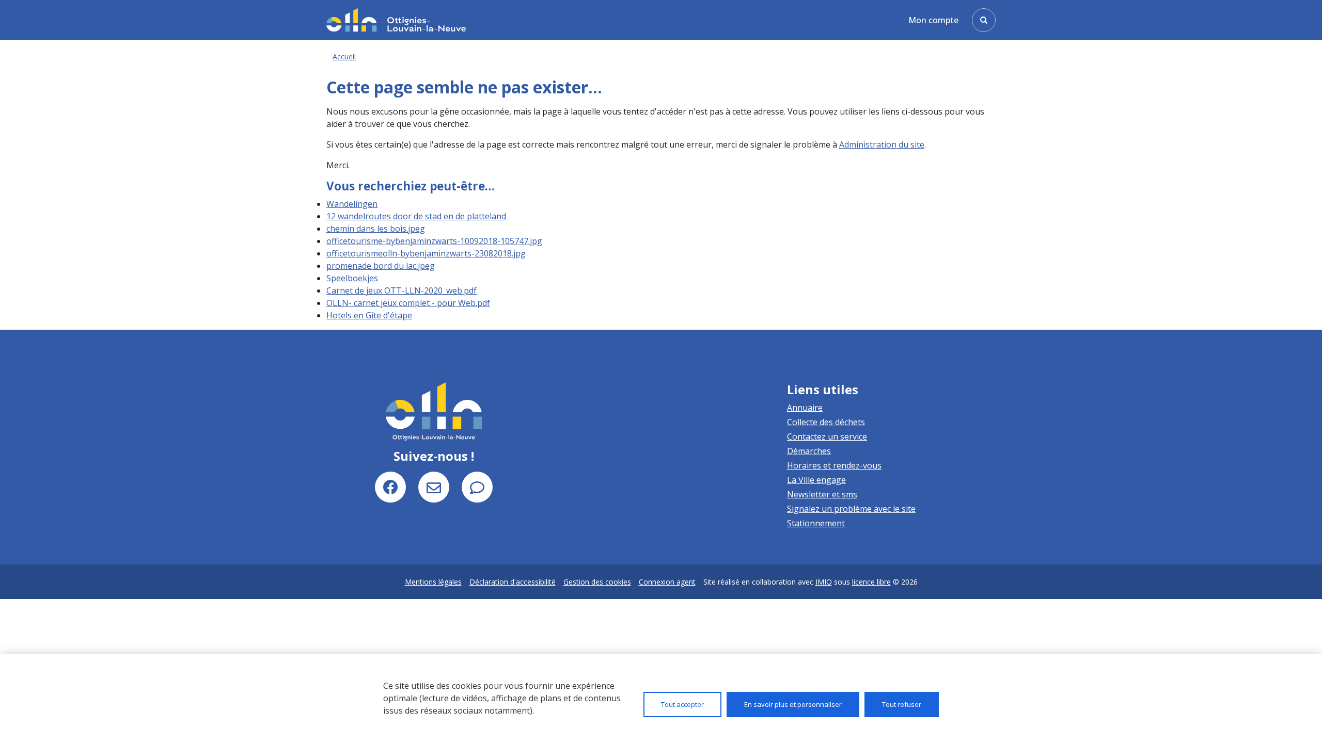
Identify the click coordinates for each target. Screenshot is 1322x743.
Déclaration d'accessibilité (512, 582)
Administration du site (881, 144)
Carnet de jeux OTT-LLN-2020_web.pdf (401, 290)
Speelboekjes (352, 278)
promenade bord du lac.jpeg (380, 265)
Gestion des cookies (597, 582)
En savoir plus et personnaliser (793, 704)
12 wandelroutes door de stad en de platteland (416, 216)
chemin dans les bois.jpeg (375, 228)
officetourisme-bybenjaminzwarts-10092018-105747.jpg (434, 241)
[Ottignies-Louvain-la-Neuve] (396, 19)
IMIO (823, 582)
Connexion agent (667, 582)
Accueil (344, 56)
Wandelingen (351, 203)
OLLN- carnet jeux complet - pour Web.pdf (408, 303)
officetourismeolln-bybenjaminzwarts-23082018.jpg (426, 253)
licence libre (871, 582)
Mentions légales (433, 582)
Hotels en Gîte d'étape (369, 315)
